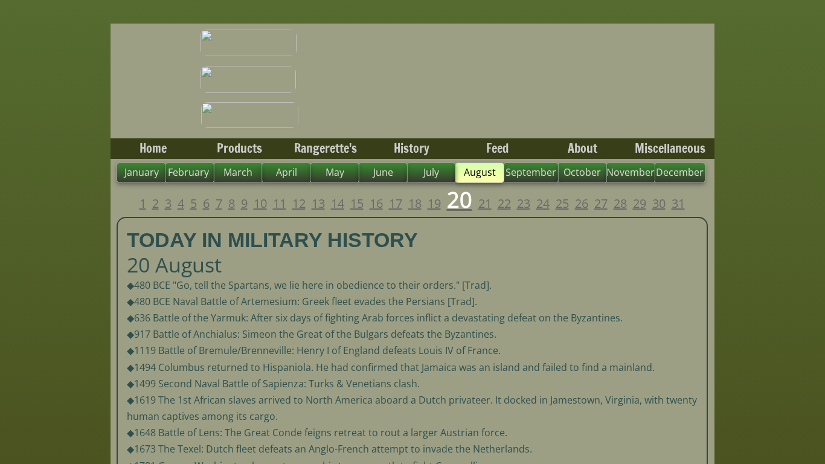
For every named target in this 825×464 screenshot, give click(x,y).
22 (504, 203)
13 (318, 203)
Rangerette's (325, 148)
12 (299, 203)
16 (376, 203)
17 (395, 203)
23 (523, 203)
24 (543, 203)
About (582, 148)
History (411, 148)
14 (337, 203)
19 (434, 203)
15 (357, 203)
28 (620, 203)
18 (415, 203)
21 (485, 203)
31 (678, 203)
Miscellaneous (670, 148)
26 (581, 203)
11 (279, 203)
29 (639, 203)
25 (562, 203)
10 (260, 203)
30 (659, 203)
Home (153, 148)
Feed (497, 148)
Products (239, 148)
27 (601, 203)
